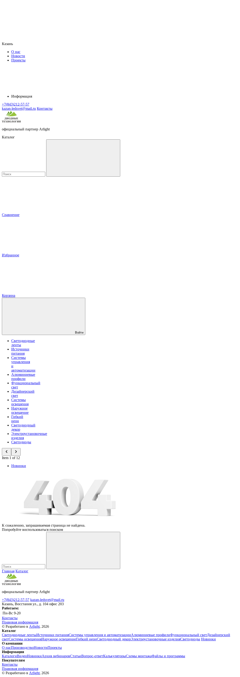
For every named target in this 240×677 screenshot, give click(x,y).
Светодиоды (21, 442)
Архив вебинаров (56, 656)
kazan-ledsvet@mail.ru (47, 600)
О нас (15, 52)
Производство (22, 648)
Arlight (34, 626)
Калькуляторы (114, 656)
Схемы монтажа (139, 656)
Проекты (18, 60)
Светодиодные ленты (19, 635)
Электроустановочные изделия (155, 639)
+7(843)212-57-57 (15, 600)
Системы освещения (20, 402)
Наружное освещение (20, 410)
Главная (8, 571)
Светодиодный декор (114, 639)
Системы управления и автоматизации (100, 635)
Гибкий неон (17, 419)
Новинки (18, 466)
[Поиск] (83, 158)
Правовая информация (20, 622)
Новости (18, 56)
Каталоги (9, 656)
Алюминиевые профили (23, 377)
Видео (22, 656)
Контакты (44, 108)
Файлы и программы (168, 656)
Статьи (75, 656)
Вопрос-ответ (92, 656)
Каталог (21, 571)
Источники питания (20, 351)
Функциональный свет (188, 635)
